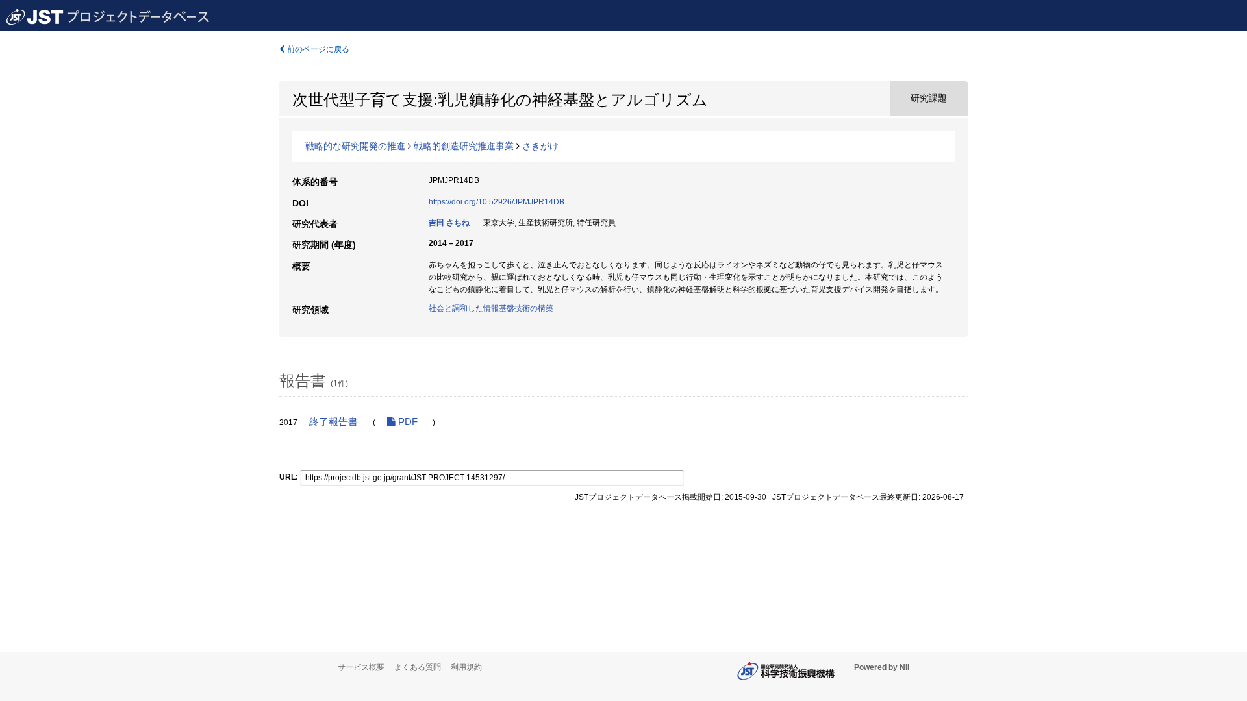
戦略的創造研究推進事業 (464, 146)
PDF (407, 422)
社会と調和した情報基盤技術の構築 (491, 308)
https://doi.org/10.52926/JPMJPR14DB (496, 201)
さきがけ (540, 146)
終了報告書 (333, 422)
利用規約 (466, 667)
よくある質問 (417, 667)
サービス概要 (361, 667)
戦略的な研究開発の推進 (355, 146)
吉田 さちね (449, 222)
